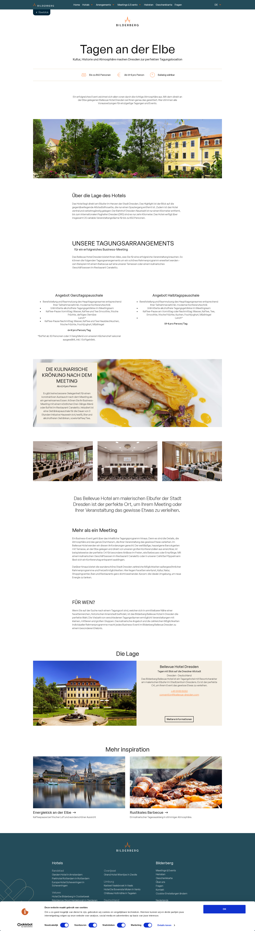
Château (114, 893)
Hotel (59, 874)
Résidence (68, 900)
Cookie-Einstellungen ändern (171, 893)
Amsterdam (75, 874)
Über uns (160, 881)
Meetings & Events (127, 4)
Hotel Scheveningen (67, 882)
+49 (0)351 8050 (179, 691)
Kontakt (160, 889)
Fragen (178, 4)
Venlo (137, 889)
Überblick (43, 12)
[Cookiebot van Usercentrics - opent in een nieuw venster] (25, 925)
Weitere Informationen (179, 719)
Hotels (85, 4)
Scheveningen (60, 885)
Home (76, 4)
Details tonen (164, 925)
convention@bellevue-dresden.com (179, 694)
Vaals (130, 885)
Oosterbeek (82, 896)
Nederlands (162, 900)
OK (224, 909)
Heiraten (148, 4)
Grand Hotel (115, 874)
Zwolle (133, 874)
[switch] (93, 925)
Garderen (92, 900)
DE (216, 4)
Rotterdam (63, 878)
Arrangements (103, 4)
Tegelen (132, 893)
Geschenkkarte (164, 4)
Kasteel (114, 885)
